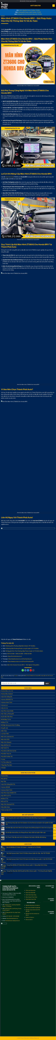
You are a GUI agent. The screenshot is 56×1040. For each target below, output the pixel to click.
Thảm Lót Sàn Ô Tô (6, 810)
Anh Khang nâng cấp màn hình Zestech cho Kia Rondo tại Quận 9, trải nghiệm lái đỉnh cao (29, 823)
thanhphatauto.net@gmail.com (12, 920)
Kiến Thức (4, 731)
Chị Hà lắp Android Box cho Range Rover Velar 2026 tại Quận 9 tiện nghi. (26, 832)
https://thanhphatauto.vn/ (15, 656)
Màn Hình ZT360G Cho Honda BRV (33, 675)
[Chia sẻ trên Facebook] (25, 670)
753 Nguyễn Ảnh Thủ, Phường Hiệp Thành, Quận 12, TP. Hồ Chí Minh (24, 651)
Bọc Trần (3, 781)
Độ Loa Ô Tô (4, 801)
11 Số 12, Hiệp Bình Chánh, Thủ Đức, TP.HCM (29, 10)
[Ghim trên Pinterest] (30, 670)
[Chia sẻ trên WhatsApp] (23, 670)
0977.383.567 (9, 916)
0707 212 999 (10, 653)
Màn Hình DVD (5, 739)
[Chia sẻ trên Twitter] (28, 670)
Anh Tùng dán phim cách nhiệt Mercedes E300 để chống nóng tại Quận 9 (26, 818)
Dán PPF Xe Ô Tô (6, 796)
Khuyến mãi (4, 728)
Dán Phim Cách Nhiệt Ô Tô (8, 793)
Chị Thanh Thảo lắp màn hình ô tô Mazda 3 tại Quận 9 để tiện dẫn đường (26, 837)
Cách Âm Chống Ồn (6, 696)
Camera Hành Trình (6, 702)
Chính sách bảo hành (30, 890)
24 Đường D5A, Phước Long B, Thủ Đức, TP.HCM (29, 12)
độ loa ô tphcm (29, 919)
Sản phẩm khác (5, 807)
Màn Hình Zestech (6, 742)
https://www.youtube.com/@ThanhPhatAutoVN (20, 661)
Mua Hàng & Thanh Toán (31, 897)
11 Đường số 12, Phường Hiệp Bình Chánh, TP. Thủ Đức (20, 646)
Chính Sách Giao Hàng (31, 895)
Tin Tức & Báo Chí (6, 762)
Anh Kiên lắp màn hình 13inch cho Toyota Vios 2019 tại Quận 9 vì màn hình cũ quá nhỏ (29, 827)
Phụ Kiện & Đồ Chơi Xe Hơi (8, 751)
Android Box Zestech (7, 694)
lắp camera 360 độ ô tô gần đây (33, 907)
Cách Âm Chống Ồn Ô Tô (8, 784)
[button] (53, 5)
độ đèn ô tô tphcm (30, 917)
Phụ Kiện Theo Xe (6, 753)
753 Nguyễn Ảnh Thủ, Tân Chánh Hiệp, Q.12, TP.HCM (29, 14)
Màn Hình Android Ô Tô (7, 804)
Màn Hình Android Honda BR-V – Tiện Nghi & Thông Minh (23, 665)
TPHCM (3, 768)
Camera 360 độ (5, 787)
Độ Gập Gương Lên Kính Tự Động (10, 725)
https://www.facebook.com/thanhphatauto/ (20, 659)
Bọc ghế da (4, 778)
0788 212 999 (28, 653)
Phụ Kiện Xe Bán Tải (6, 756)
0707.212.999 (16, 916)
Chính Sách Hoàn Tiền (31, 899)
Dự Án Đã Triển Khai (6, 716)
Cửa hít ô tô (4, 708)
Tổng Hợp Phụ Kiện (6, 765)
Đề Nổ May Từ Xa (6, 719)
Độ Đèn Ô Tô (4, 722)
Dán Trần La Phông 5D (7, 714)
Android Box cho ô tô (7, 691)
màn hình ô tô (9, 177)
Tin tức (3, 16)
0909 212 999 (19, 653)
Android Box (4, 776)
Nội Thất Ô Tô (5, 748)
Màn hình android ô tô (7, 736)
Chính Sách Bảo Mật (30, 892)
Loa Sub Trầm (5, 733)
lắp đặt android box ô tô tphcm (33, 905)
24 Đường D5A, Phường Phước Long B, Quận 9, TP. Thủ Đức (22, 648)
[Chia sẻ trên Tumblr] (33, 670)
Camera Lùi (4, 705)
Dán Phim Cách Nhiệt (7, 711)
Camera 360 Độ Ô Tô (7, 699)
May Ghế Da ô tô (5, 745)
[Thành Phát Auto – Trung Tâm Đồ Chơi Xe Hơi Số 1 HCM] (8, 5)
